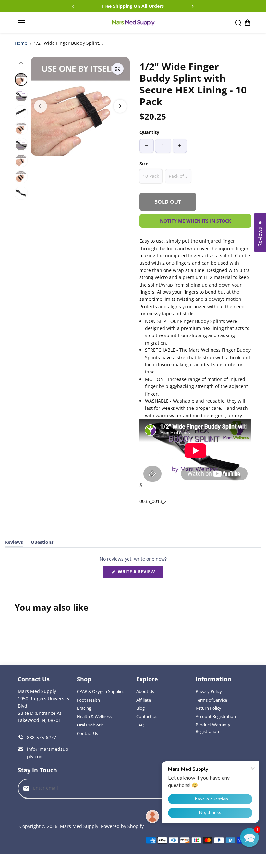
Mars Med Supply (79, 826)
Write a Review (137, 573)
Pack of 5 (178, 176)
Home (21, 43)
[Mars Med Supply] (133, 23)
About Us (145, 691)
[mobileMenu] (22, 23)
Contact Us (87, 733)
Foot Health (88, 700)
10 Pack (151, 176)
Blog (140, 708)
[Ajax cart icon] (247, 23)
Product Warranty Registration (213, 728)
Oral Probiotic (90, 725)
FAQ (140, 725)
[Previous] (73, 6)
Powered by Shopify (122, 826)
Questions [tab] (42, 543)
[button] (249, 837)
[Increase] (180, 146)
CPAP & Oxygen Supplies (100, 691)
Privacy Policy (209, 691)
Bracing (84, 708)
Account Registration (216, 716)
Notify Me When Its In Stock (195, 221)
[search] (238, 23)
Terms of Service (211, 700)
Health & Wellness (94, 716)
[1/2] (118, 69)
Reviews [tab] (14, 543)
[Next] (192, 6)
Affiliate (143, 700)
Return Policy (208, 708)
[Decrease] (146, 146)
